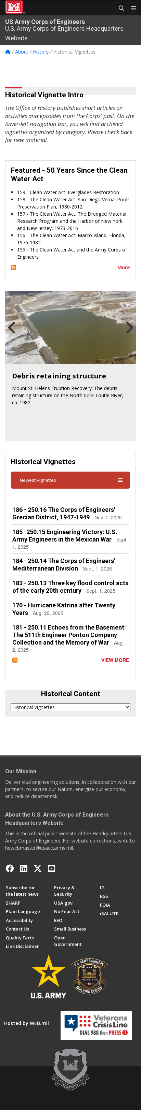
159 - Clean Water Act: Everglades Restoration (68, 192)
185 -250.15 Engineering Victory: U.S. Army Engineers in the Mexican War (64, 535)
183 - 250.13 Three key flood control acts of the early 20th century (70, 586)
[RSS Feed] (13, 267)
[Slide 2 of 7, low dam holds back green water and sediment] (70, 327)
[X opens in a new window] (38, 868)
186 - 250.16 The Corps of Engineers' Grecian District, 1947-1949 (63, 513)
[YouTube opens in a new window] (51, 868)
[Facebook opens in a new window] (10, 868)
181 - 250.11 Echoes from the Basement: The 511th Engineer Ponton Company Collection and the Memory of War (69, 635)
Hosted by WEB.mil (26, 1023)
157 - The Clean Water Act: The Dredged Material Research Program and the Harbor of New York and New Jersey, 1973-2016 (71, 221)
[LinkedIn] (23, 868)
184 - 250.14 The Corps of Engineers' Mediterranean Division (63, 564)
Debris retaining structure (59, 375)
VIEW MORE (115, 660)
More (123, 267)
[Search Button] (119, 8)
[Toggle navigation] (131, 8)
